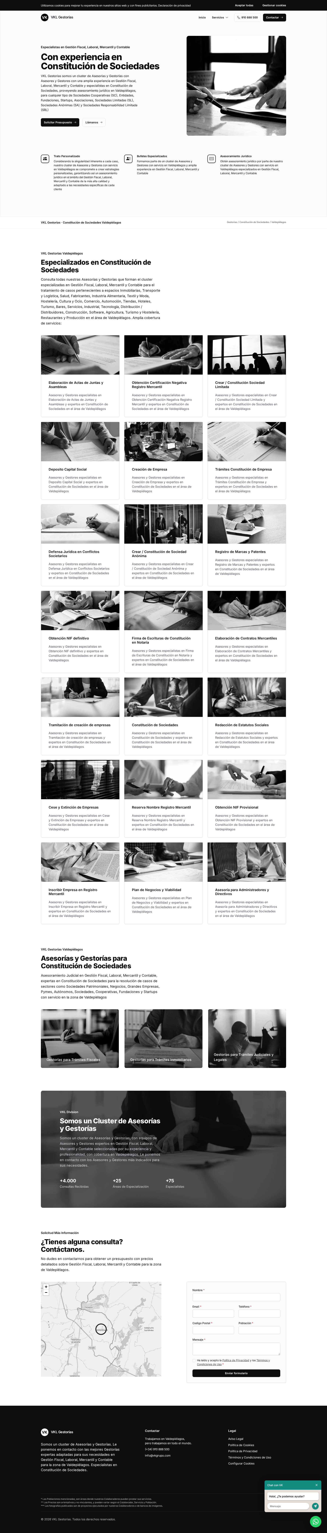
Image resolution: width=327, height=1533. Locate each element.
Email (196, 1306)
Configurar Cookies (241, 1463)
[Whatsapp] (315, 1521)
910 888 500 (249, 17)
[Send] (315, 1506)
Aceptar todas (244, 5)
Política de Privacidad (235, 1360)
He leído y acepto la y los (233, 1362)
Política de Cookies (241, 1445)
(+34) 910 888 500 (157, 1449)
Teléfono (245, 1306)
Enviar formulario (236, 1373)
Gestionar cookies (274, 5)
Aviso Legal (235, 1439)
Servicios (218, 17)
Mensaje (198, 1339)
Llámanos (92, 122)
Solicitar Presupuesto (58, 122)
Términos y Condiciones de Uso (249, 1457)
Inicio (202, 17)
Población (246, 1323)
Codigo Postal (202, 1323)
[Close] (317, 1485)
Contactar (272, 17)
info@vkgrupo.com (158, 1455)
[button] (101, 1329)
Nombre (198, 1290)
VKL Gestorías (61, 17)
